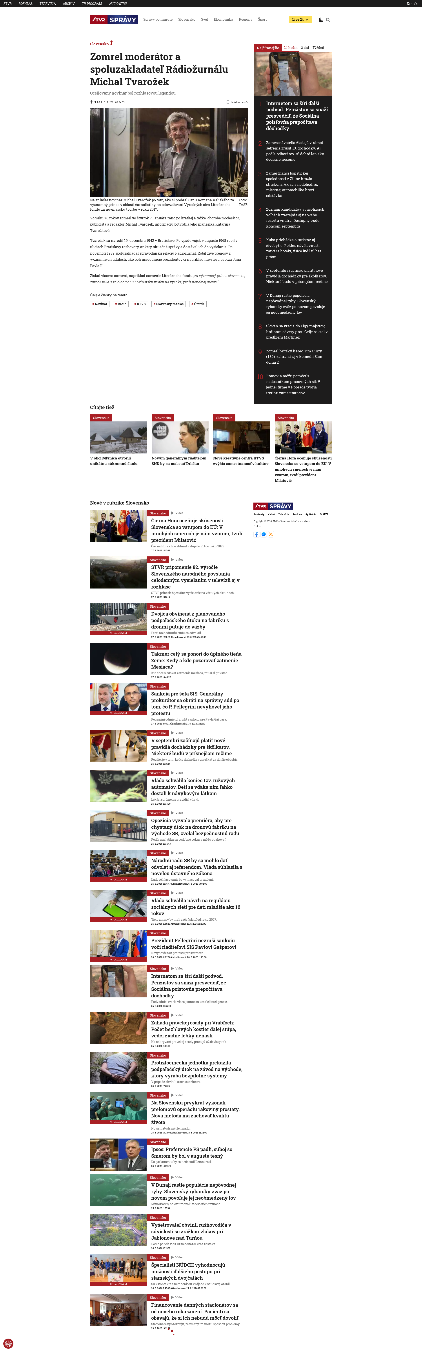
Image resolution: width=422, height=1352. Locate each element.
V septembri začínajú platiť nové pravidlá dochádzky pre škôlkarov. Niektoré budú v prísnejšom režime (297, 276)
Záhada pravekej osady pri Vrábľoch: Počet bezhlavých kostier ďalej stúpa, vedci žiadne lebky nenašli (193, 1029)
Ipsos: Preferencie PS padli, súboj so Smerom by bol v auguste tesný (191, 1152)
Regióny (245, 19)
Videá (271, 514)
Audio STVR (118, 4)
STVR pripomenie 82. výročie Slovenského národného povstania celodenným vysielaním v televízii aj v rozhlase (195, 577)
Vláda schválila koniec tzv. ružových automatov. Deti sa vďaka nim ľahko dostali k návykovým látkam (193, 786)
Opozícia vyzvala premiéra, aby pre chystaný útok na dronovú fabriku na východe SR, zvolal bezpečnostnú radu (195, 826)
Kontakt (412, 4)
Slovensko (186, 19)
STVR (8, 4)
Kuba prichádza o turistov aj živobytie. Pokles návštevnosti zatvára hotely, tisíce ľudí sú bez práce (294, 248)
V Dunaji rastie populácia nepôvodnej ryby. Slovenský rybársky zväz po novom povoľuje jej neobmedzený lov (295, 304)
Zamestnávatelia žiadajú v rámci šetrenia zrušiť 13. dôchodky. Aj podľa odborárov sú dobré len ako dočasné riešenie (295, 151)
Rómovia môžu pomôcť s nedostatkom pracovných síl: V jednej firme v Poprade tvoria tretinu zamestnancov (293, 384)
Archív (69, 4)
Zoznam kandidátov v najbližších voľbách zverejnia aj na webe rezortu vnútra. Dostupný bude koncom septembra (295, 218)
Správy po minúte (158, 19)
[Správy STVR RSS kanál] (271, 536)
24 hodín (291, 47)
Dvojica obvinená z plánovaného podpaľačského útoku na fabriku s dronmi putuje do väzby (190, 620)
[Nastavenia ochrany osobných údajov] (8, 1344)
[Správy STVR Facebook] (257, 536)
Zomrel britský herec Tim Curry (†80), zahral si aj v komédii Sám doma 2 (294, 356)
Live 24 (298, 19)
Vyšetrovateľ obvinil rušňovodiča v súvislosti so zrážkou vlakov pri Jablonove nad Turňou (191, 1231)
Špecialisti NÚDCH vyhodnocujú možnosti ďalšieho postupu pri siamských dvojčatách (188, 1271)
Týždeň (318, 47)
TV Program (92, 4)
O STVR (324, 514)
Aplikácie (311, 514)
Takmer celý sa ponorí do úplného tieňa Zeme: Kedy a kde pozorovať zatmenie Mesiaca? (196, 660)
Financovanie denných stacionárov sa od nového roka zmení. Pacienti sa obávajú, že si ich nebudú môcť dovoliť (194, 1311)
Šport (262, 19)
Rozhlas (26, 4)
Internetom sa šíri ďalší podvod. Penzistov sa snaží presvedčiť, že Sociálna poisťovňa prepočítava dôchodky (297, 115)
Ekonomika (223, 19)
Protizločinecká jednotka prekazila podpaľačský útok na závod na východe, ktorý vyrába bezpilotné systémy (196, 1069)
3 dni (305, 47)
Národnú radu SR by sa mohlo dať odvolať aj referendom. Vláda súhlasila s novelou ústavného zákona (196, 866)
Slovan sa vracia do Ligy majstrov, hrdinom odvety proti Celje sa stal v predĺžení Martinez (297, 331)
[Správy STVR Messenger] (264, 536)
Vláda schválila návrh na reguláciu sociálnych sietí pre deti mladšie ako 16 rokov (195, 907)
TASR (98, 102)
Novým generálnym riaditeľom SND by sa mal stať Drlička (179, 461)
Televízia (48, 4)
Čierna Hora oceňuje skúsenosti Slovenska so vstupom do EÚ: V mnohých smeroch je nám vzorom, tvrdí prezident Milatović (303, 469)
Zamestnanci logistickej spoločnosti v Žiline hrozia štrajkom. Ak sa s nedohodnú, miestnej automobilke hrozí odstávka (292, 184)
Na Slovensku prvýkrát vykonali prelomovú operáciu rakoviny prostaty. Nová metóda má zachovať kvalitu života (195, 1112)
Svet (204, 19)
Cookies (257, 526)
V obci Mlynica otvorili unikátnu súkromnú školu (114, 461)
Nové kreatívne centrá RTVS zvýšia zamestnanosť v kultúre (241, 461)
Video (179, 513)
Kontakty (258, 514)
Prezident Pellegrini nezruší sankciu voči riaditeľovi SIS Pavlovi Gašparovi (193, 943)
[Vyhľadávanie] (328, 20)
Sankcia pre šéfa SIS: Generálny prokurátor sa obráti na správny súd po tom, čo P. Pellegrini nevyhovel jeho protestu (195, 703)
